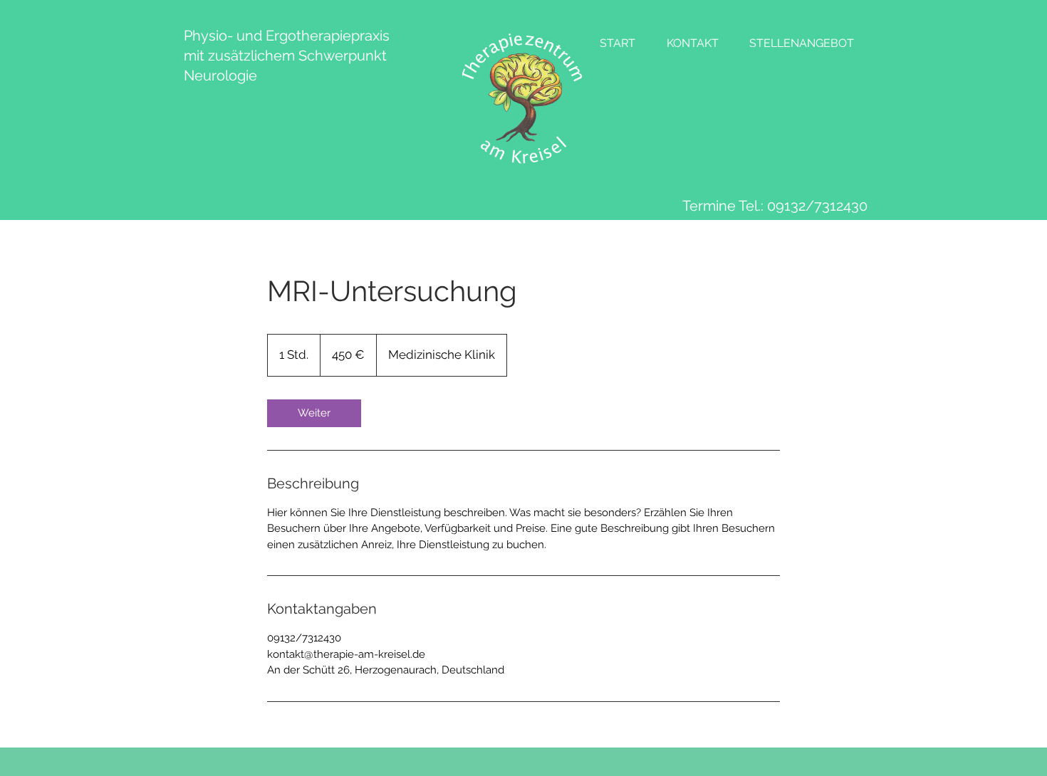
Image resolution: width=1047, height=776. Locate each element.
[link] (314, 413)
